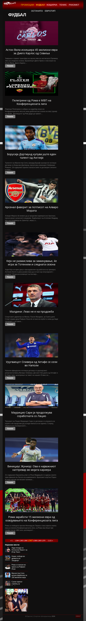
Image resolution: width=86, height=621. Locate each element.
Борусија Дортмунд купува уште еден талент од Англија (31, 155)
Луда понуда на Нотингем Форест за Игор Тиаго (19, 550)
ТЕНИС (63, 5)
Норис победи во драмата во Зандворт (18, 558)
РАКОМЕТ (74, 5)
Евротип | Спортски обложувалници (39, 616)
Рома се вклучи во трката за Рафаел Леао (19, 567)
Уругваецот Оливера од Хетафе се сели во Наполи (31, 363)
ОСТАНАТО (37, 11)
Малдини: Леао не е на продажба (32, 311)
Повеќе (10, 66)
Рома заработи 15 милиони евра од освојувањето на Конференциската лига (31, 518)
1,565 (21, 540)
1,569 (39, 540)
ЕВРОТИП (50, 11)
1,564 (17, 540)
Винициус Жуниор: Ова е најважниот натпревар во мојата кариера (31, 468)
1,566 (25, 540)
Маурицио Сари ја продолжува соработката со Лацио (31, 414)
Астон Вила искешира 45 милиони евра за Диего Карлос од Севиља (31, 51)
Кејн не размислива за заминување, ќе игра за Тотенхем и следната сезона (31, 262)
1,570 (43, 540)
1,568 (35, 540)
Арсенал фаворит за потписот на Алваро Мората (31, 208)
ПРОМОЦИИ (27, 5)
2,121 (50, 540)
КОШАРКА (52, 5)
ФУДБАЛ (40, 5)
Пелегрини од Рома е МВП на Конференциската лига (31, 102)
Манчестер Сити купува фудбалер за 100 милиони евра (19, 575)
